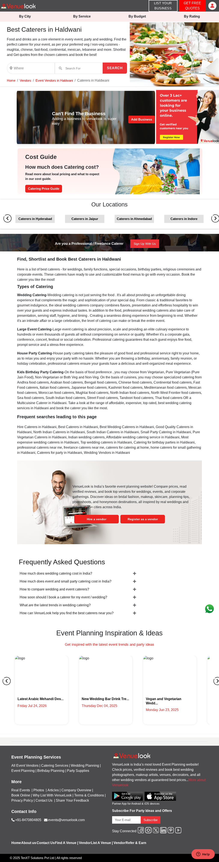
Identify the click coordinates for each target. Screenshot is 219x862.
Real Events (21, 790)
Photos (39, 790)
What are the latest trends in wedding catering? (55, 605)
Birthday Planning (50, 770)
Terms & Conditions (89, 795)
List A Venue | (102, 843)
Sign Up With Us (145, 243)
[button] (11, 80)
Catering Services (54, 765)
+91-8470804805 (28, 820)
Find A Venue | (66, 843)
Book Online (20, 795)
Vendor (85, 843)
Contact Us (44, 800)
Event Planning (23, 770)
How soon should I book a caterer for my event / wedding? (63, 597)
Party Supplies (78, 770)
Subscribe (151, 820)
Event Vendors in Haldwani (54, 80)
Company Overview (76, 790)
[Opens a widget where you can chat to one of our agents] (203, 854)
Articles (53, 790)
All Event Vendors (24, 765)
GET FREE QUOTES (192, 5)
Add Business (141, 119)
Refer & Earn (136, 843)
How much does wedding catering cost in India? (56, 573)
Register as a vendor (143, 519)
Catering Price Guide (43, 188)
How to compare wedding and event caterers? (54, 589)
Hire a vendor (96, 519)
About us (28, 843)
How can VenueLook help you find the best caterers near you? (67, 613)
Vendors (25, 80)
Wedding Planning (85, 765)
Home (11, 80)
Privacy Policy (22, 800)
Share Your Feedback (72, 800)
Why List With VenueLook (52, 795)
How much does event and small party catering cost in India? (65, 581)
